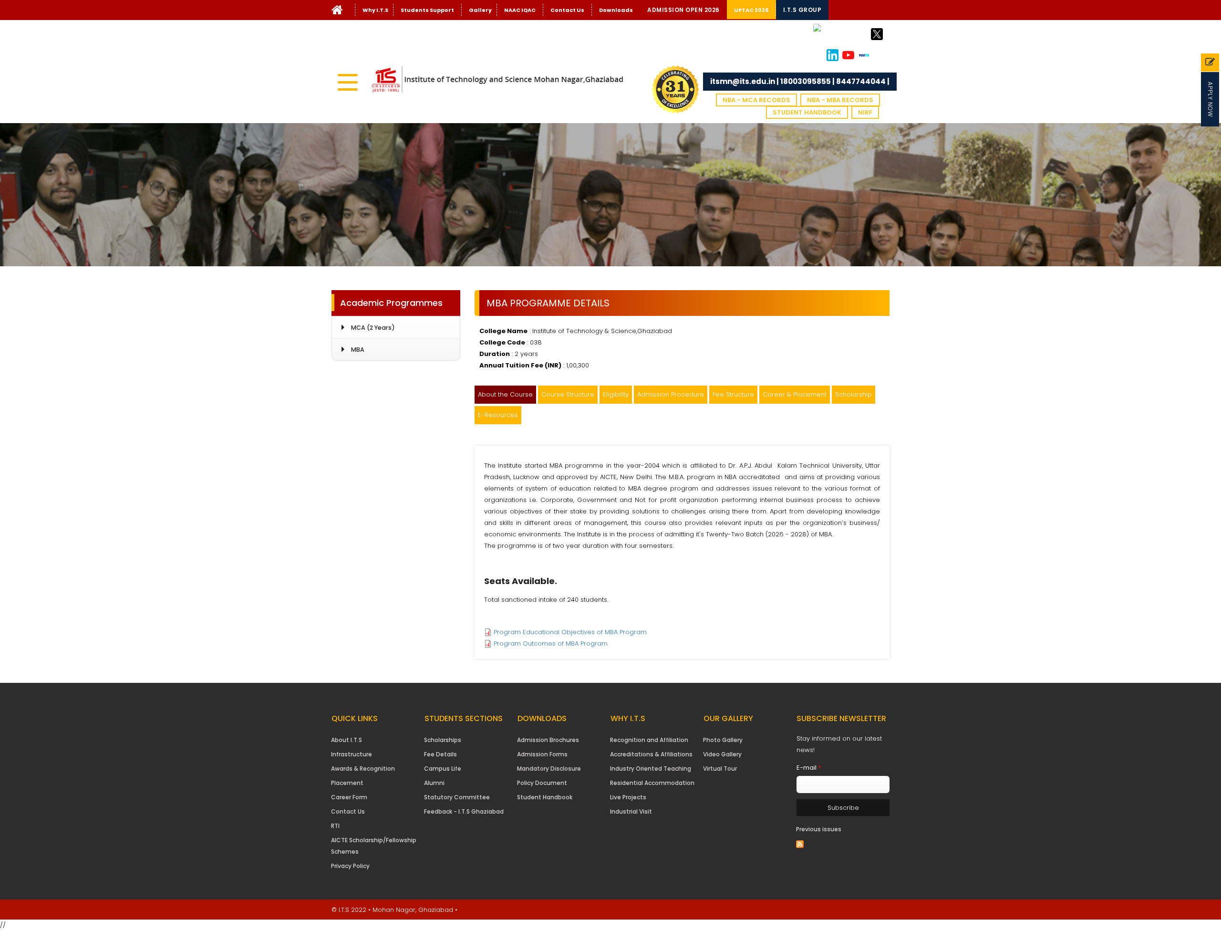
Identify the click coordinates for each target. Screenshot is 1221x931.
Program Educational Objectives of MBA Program (570, 632)
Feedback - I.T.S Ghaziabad (464, 811)
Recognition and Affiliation (649, 740)
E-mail (809, 767)
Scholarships (442, 740)
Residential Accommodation (652, 783)
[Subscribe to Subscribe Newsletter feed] (800, 843)
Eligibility (616, 394)
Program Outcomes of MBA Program (551, 643)
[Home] (337, 12)
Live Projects (628, 797)
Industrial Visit (631, 811)
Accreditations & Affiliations (651, 754)
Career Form (349, 797)
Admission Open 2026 (683, 10)
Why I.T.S (375, 10)
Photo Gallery (723, 740)
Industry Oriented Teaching (650, 768)
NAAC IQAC (520, 10)
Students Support (427, 10)
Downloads (616, 10)
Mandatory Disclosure (549, 768)
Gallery (480, 10)
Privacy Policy (350, 866)
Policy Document (542, 783)
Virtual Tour (720, 768)
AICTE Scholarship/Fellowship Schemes (373, 846)
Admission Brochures (548, 740)
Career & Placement (795, 394)
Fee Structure (733, 394)
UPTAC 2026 (751, 10)
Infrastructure (351, 754)
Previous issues (818, 829)
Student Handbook (807, 112)
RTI (335, 826)
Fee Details (440, 754)
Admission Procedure (670, 394)
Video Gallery (722, 754)
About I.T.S (346, 740)
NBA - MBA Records (840, 100)
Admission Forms (542, 754)
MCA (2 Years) (373, 328)
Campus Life (442, 768)
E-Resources (498, 414)
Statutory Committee (457, 797)
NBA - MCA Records (756, 100)
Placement (347, 783)
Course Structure (567, 394)
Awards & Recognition (363, 768)
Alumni (434, 783)
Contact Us (567, 10)
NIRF (865, 112)
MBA (357, 349)
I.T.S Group (802, 10)
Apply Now (1210, 99)
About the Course (505, 394)
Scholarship (853, 394)
